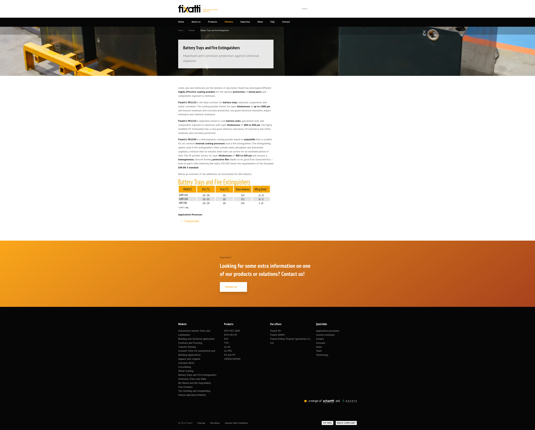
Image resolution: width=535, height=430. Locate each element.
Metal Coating (185, 370)
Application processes (327, 330)
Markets (229, 21)
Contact (286, 21)
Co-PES (228, 350)
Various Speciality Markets (192, 394)
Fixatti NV (275, 330)
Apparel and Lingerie (189, 358)
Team (319, 350)
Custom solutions (325, 334)
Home (181, 21)
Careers (320, 338)
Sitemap (201, 423)
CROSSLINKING (232, 358)
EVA (226, 338)
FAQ (272, 21)
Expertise (245, 21)
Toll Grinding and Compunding (194, 390)
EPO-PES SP (230, 334)
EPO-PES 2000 (232, 330)
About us (196, 21)
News (260, 21)
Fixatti (198, 7)
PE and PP (229, 354)
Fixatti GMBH (277, 334)
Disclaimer (215, 423)
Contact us (231, 286)
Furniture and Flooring (190, 342)
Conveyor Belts (186, 362)
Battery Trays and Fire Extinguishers (197, 374)
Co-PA (227, 346)
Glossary (320, 342)
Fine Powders (185, 387)
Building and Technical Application (196, 338)
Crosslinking (184, 366)
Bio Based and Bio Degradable (194, 382)
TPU (226, 342)
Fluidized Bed (191, 221)
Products (212, 21)
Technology (322, 354)
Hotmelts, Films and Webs (192, 378)
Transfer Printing (187, 346)
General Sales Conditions (236, 423)
